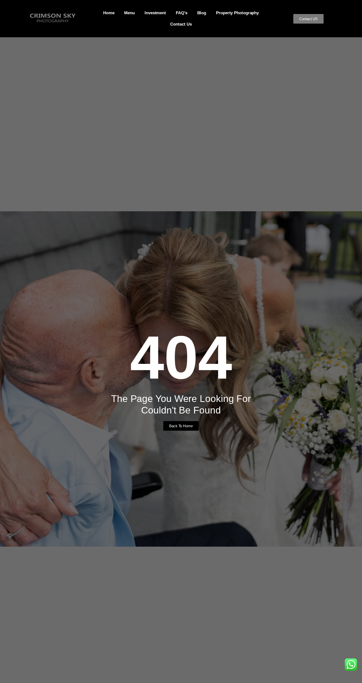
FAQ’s (181, 13)
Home (109, 13)
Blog (201, 13)
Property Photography (237, 13)
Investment (155, 13)
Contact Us (181, 24)
